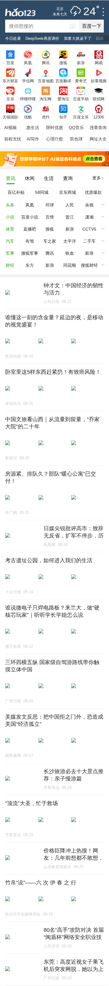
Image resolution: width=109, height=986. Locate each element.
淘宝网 (45, 99)
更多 (96, 177)
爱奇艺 (81, 81)
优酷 (28, 117)
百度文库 (81, 117)
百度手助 (81, 99)
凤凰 (28, 63)
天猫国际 (10, 117)
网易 (99, 63)
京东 (10, 99)
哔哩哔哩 (28, 99)
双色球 (76, 139)
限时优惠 (54, 127)
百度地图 (46, 81)
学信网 (28, 81)
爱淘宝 (63, 99)
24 (89, 11)
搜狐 (63, 63)
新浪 (81, 63)
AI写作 (33, 139)
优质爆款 (93, 192)
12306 (98, 117)
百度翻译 (63, 81)
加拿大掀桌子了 (77, 38)
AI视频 (10, 127)
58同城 (41, 192)
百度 (10, 63)
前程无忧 (12, 139)
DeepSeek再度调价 (42, 38)
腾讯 (46, 63)
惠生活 (32, 127)
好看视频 (99, 81)
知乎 (63, 117)
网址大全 (98, 139)
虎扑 (46, 117)
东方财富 (10, 81)
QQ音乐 (76, 127)
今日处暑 (13, 38)
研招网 (98, 99)
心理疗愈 (54, 139)
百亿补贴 (16, 192)
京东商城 (67, 192)
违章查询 (98, 127)
